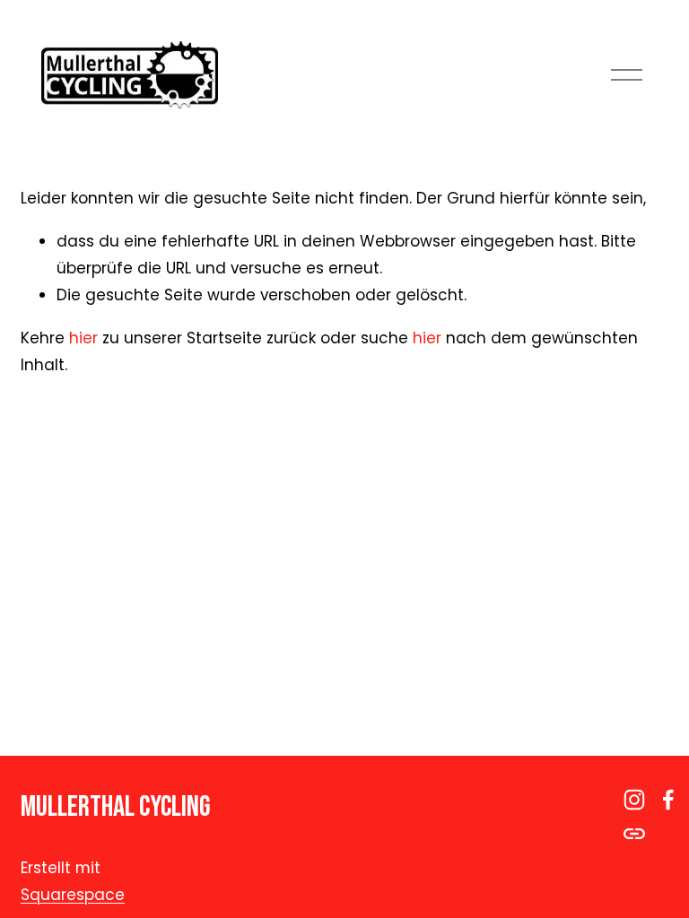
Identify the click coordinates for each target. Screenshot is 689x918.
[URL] (634, 833)
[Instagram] (634, 799)
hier (83, 338)
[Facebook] (668, 799)
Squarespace (73, 894)
